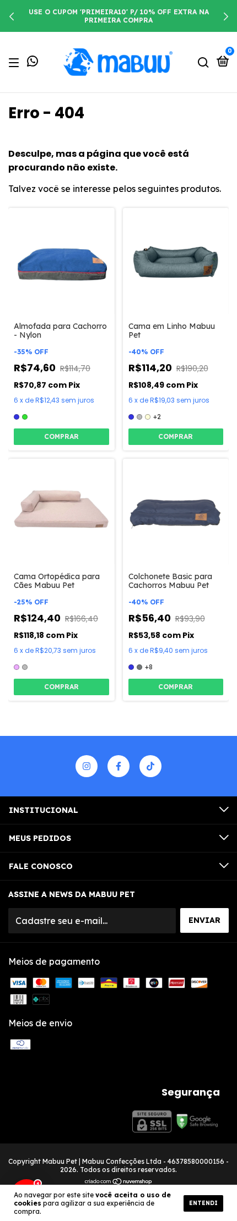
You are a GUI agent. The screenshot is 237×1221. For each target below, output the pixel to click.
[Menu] (15, 62)
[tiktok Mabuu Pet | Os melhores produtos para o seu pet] (150, 766)
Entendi (203, 1203)
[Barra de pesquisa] (203, 62)
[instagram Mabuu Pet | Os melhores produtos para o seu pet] (87, 766)
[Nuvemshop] (118, 1181)
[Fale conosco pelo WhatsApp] (32, 62)
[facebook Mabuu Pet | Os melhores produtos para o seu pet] (118, 766)
